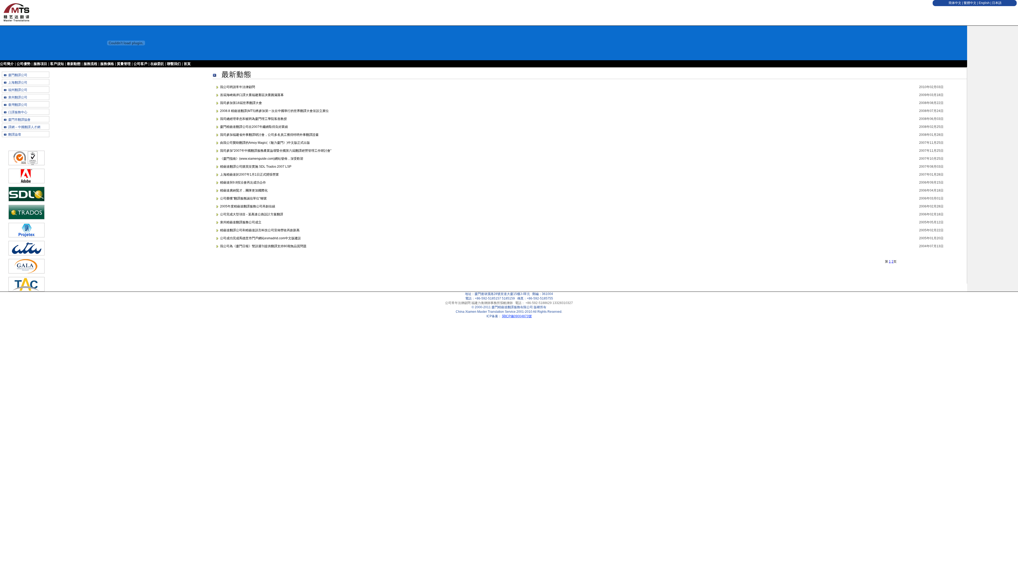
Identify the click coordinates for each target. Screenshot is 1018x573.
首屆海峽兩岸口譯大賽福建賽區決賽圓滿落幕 (252, 95)
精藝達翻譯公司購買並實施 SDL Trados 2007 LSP (255, 166)
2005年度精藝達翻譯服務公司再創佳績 (247, 206)
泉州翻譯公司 (17, 97)
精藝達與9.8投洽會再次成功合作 (243, 182)
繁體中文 (970, 3)
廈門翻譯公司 (17, 75)
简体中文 (955, 3)
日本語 (997, 3)
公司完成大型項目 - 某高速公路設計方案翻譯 (251, 214)
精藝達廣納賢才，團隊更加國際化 (244, 190)
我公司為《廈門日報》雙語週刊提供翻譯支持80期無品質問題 (263, 246)
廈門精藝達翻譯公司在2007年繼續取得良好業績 (254, 127)
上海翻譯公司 (17, 82)
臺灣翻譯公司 (17, 105)
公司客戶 (140, 64)
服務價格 (107, 64)
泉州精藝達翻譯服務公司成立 (240, 222)
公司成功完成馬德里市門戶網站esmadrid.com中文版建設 (260, 238)
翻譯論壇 (14, 134)
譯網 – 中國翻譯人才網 (24, 127)
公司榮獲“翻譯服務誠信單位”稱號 (243, 198)
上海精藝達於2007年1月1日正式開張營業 (249, 174)
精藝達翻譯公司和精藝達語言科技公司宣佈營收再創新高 (260, 230)
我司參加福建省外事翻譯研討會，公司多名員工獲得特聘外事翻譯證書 (269, 135)
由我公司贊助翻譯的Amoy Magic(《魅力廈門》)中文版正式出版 (265, 143)
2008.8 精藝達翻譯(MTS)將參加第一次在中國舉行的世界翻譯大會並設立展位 (274, 111)
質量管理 (124, 64)
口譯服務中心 (17, 112)
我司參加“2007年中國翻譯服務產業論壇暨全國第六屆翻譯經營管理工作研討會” (275, 151)
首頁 (187, 64)
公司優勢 (23, 64)
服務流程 (90, 64)
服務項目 (40, 64)
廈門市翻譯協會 (19, 119)
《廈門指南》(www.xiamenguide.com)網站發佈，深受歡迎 (261, 158)
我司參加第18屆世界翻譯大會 (241, 103)
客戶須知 (57, 64)
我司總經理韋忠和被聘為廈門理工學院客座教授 (253, 119)
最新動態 (74, 64)
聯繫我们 (174, 64)
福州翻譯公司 (17, 90)
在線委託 (157, 64)
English (984, 3)
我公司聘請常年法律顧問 (237, 87)
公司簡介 (7, 64)
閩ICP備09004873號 (517, 316)
